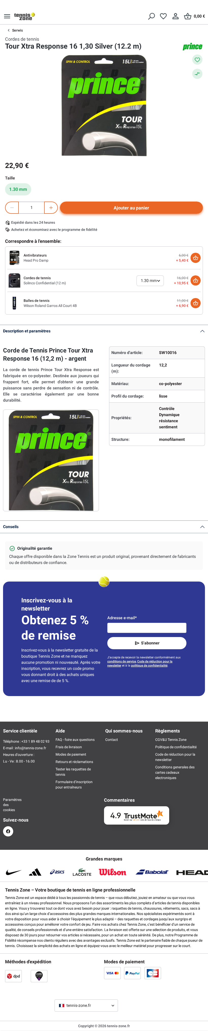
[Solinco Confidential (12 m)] (14, 280)
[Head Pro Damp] (14, 258)
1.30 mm (18, 189)
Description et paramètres (26, 331)
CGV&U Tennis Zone (170, 740)
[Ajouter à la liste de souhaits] (197, 59)
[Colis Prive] (39, 976)
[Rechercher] (151, 16)
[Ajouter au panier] (195, 258)
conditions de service (121, 661)
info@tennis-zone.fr (30, 748)
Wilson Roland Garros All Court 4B (50, 306)
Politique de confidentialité (176, 747)
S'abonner (150, 643)
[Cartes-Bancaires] (152, 973)
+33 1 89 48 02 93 (35, 741)
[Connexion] (175, 16)
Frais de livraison (69, 747)
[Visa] (112, 973)
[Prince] (193, 46)
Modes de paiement (71, 754)
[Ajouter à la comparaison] (197, 74)
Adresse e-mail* (122, 617)
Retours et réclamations (74, 762)
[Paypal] (132, 973)
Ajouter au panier (131, 207)
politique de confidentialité (149, 665)
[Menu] (7, 16)
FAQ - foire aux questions (75, 740)
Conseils (11, 526)
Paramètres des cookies (8, 805)
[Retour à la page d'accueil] (24, 16)
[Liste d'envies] (163, 16)
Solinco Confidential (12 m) (45, 283)
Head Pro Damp (36, 260)
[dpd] (13, 976)
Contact (111, 740)
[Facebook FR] (8, 831)
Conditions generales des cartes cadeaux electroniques (175, 772)
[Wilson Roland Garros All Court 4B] (14, 303)
